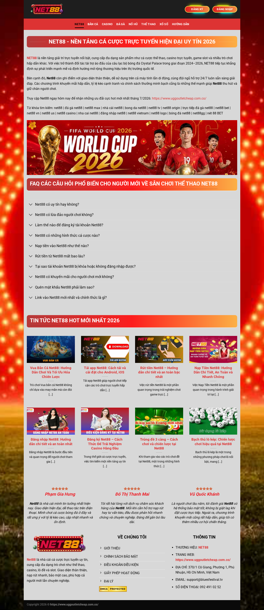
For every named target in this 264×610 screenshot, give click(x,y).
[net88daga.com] (47, 9)
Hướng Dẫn (180, 24)
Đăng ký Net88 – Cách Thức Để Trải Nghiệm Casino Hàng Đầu (105, 444)
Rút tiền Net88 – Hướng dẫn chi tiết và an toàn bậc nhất (159, 372)
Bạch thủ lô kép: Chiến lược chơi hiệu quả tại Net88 (213, 442)
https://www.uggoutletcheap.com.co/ (179, 98)
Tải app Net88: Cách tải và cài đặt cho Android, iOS (105, 370)
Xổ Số (164, 24)
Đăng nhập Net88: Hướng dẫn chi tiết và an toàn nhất (50, 442)
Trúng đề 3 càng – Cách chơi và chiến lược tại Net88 (159, 444)
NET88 (79, 24)
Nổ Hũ (133, 24)
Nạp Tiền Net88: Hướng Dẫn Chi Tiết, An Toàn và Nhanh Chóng (213, 372)
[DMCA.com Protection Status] (113, 589)
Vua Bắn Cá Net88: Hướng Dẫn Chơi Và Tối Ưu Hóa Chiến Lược (50, 372)
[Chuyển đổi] (31, 204)
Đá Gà (120, 24)
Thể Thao (148, 24)
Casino (107, 24)
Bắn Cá (93, 24)
